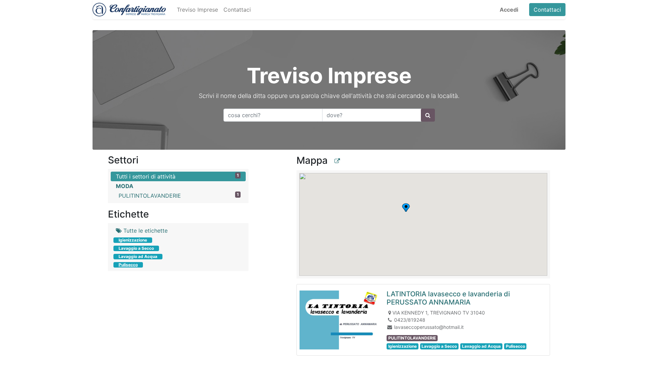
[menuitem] (197, 9)
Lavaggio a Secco (136, 248)
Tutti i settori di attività (177, 176)
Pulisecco (128, 264)
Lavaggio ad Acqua (138, 256)
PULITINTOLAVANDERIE (179, 195)
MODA (124, 186)
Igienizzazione (133, 240)
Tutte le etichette (145, 230)
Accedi (509, 9)
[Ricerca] (428, 115)
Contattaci (547, 9)
